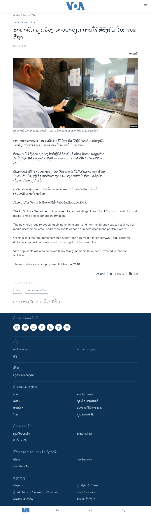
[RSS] (50, 327)
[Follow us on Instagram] (33, 327)
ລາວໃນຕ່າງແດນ (85, 394)
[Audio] (90, 510)
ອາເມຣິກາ (18, 408)
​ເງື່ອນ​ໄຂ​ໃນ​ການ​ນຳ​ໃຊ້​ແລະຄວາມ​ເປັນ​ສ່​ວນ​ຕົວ (36, 492)
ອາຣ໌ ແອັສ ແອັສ (21, 467)
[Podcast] (58, 327)
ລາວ (15, 394)
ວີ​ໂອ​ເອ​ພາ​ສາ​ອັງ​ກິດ (23, 499)
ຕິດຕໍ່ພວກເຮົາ (20, 441)
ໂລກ (15, 415)
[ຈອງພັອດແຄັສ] (66, 327)
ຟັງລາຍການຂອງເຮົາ (23, 375)
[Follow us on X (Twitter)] (41, 327)
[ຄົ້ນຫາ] (123, 510)
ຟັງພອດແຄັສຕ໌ (84, 434)
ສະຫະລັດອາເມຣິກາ (24, 22)
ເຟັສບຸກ (17, 460)
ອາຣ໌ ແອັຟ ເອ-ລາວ (86, 492)
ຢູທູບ (15, 356)
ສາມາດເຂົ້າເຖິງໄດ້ (86, 499)
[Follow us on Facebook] (16, 327)
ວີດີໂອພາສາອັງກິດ (86, 349)
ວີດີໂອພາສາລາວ (21, 349)
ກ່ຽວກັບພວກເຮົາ (21, 434)
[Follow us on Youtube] (25, 327)
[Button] (133, 53)
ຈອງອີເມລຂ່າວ (84, 460)
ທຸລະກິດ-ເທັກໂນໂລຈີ (87, 401)
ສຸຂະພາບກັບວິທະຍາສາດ (89, 408)
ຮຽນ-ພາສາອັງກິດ (85, 415)
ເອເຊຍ (16, 401)
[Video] (57, 510)
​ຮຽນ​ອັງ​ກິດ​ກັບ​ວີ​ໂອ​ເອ (87, 486)
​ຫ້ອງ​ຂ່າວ (18, 486)
